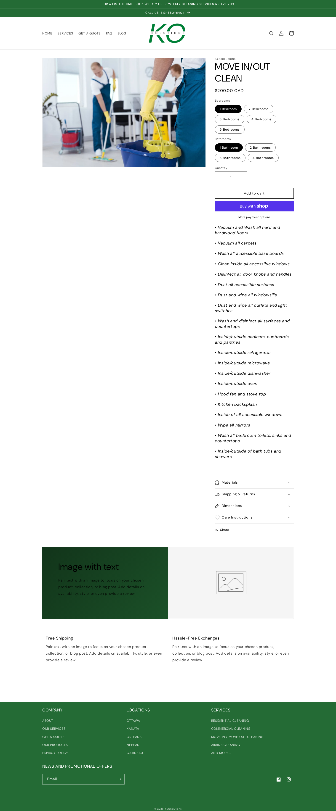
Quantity (221, 168)
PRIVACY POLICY (55, 753)
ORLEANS (134, 737)
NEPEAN (133, 745)
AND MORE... (221, 753)
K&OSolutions (173, 808)
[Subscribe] (119, 779)
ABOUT (47, 721)
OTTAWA (133, 721)
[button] (271, 33)
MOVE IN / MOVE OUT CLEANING (237, 737)
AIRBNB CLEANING (225, 745)
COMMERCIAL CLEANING (231, 729)
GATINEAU (135, 753)
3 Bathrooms (230, 158)
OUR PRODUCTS (55, 745)
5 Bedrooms (230, 129)
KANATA (133, 729)
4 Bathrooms (263, 158)
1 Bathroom (229, 147)
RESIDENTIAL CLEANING (230, 721)
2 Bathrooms (260, 147)
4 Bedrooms (261, 119)
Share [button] (224, 530)
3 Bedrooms (230, 119)
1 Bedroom (228, 109)
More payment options (254, 217)
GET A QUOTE (53, 737)
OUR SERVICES (53, 729)
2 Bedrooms (259, 109)
